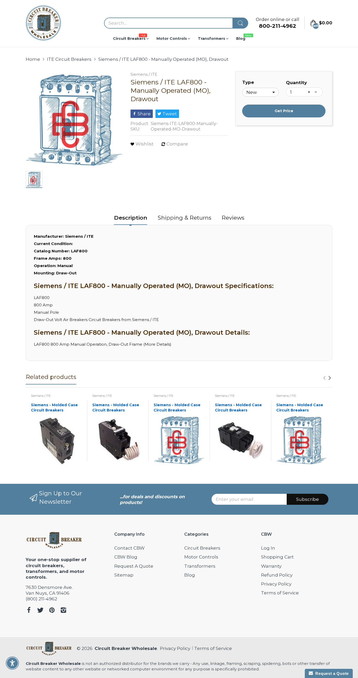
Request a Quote (331, 673)
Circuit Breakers (202, 548)
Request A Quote (133, 566)
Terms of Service (280, 592)
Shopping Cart (277, 557)
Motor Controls (201, 557)
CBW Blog (125, 557)
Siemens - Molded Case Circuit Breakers (54, 408)
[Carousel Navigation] (327, 378)
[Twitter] (40, 611)
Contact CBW (129, 548)
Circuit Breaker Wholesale (126, 648)
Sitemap (123, 575)
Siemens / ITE (144, 74)
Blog (189, 575)
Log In (268, 548)
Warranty (271, 566)
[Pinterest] (52, 611)
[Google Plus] (63, 611)
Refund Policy (276, 575)
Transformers (199, 566)
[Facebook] (29, 611)
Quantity (296, 82)
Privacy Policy (276, 584)
